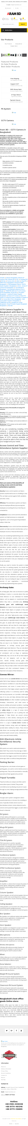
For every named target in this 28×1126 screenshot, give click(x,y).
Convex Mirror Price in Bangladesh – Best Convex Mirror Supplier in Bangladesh (12, 300)
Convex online (11, 281)
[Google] (12, 1031)
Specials (17, 1123)
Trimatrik (2, 277)
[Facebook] (16, 1031)
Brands (10, 1123)
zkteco (18, 281)
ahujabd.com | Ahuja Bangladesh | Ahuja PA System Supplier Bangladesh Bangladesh (13, 304)
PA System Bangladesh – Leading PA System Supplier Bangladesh (12, 294)
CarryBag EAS (24, 279)
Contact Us (4, 1075)
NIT (17, 279)
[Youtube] (21, 1031)
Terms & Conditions (6, 1073)
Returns (3, 1077)
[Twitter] (7, 1031)
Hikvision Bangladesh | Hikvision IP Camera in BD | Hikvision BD (12, 278)
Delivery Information (6, 1068)
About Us (3, 1066)
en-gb (17, 8)
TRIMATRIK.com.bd (5, 302)
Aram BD (10, 305)
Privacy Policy (4, 1071)
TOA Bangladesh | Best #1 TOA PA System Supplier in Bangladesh (13, 285)
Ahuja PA (23, 281)
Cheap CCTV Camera (13, 296)
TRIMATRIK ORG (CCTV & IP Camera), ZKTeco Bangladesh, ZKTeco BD (13, 291)
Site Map (3, 1079)
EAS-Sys (3, 281)
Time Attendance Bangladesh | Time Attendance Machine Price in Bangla (12, 289)
